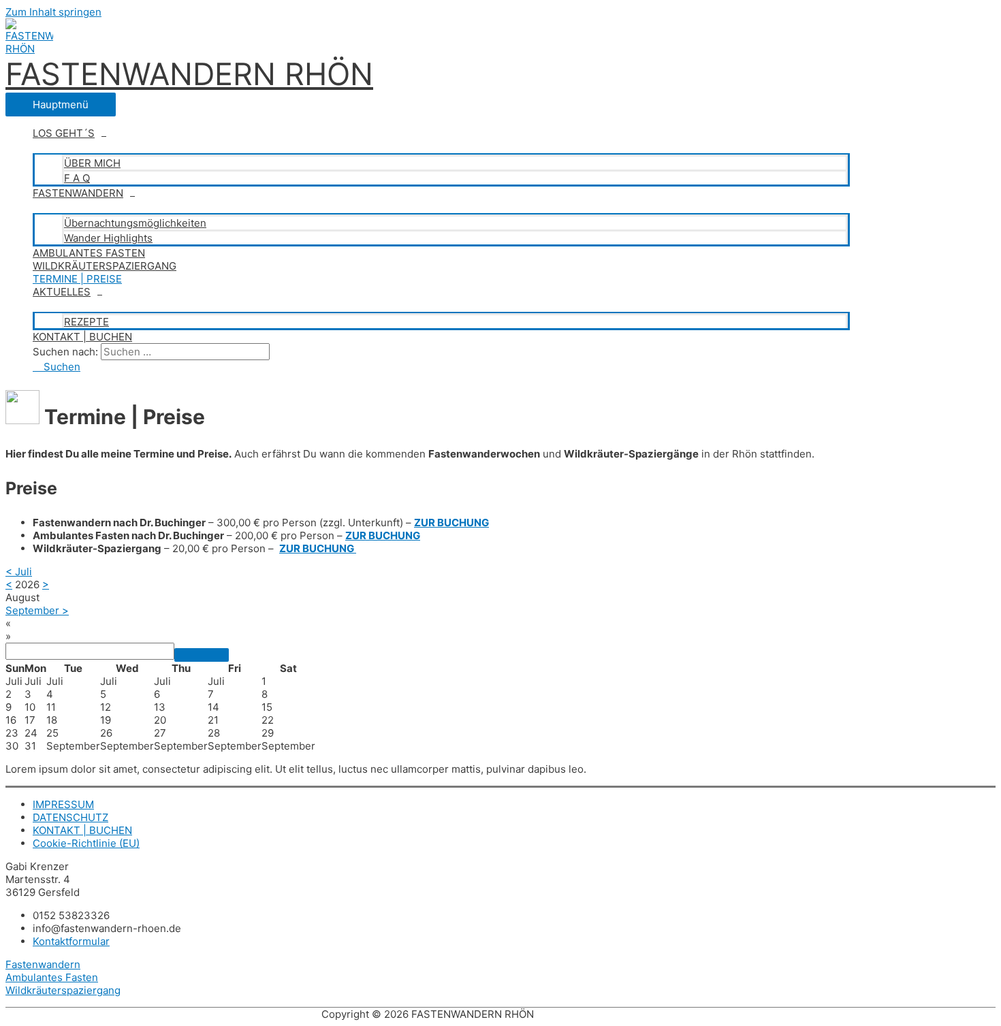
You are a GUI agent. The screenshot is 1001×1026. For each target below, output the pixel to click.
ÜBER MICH (92, 163)
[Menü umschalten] (441, 146)
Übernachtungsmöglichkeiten (135, 223)
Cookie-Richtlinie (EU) (86, 843)
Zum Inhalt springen (53, 11)
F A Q (77, 178)
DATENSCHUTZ (70, 817)
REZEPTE (86, 321)
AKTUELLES (62, 291)
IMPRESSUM (63, 804)
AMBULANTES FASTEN (89, 252)
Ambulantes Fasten (51, 977)
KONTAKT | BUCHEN (82, 336)
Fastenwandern (42, 964)
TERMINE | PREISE (77, 278)
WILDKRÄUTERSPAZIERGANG (104, 265)
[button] (56, 366)
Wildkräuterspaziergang (63, 990)
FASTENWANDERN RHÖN (189, 74)
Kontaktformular (71, 941)
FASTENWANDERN (78, 193)
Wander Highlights (108, 237)
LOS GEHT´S (64, 133)
